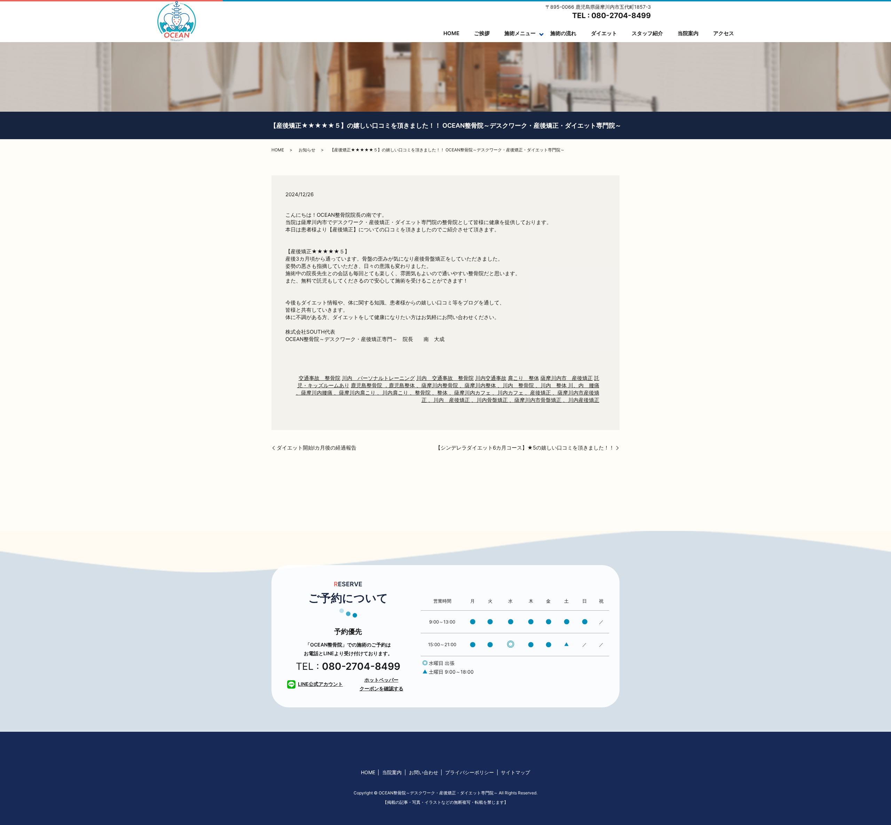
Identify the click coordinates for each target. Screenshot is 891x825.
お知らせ (307, 149)
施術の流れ (563, 33)
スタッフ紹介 (647, 33)
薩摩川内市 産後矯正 (567, 378)
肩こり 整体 (523, 378)
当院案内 (688, 33)
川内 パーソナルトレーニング (378, 378)
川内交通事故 (490, 378)
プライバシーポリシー (469, 772)
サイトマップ (515, 772)
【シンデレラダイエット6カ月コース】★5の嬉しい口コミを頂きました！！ (524, 447)
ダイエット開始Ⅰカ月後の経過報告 (316, 447)
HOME (451, 33)
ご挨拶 (482, 33)
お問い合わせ (423, 772)
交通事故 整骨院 (319, 378)
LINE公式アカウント (320, 684)
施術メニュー (520, 33)
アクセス (723, 33)
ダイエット (604, 33)
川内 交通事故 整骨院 (445, 378)
